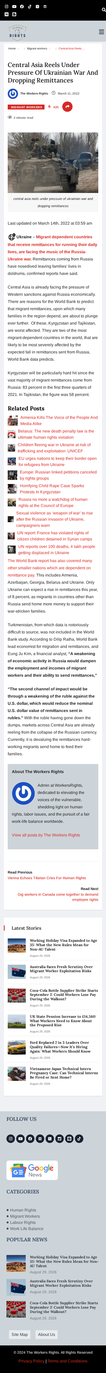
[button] (101, 32)
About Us (46, 1334)
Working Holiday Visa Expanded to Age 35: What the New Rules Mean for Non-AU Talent (63, 945)
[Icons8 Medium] (40, 1138)
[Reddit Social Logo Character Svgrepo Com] (45, 6)
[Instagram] (6, 6)
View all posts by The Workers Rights (46, 835)
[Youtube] (14, 6)
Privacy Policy (32, 1361)
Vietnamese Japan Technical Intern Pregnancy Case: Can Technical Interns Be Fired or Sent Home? (64, 1073)
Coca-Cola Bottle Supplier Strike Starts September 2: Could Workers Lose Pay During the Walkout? (64, 995)
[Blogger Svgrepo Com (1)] (14, 14)
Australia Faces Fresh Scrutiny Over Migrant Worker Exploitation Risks (61, 968)
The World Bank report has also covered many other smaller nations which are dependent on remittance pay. (50, 567)
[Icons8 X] (37, 6)
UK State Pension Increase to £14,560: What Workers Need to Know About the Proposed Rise (63, 1021)
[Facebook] (22, 6)
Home (12, 48)
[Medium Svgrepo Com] (6, 14)
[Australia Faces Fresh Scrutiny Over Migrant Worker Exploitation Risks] (17, 972)
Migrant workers (37, 48)
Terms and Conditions (67, 1361)
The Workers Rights (34, 93)
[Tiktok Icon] (29, 6)
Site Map (20, 1334)
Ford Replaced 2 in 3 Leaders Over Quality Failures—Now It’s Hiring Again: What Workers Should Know (61, 1047)
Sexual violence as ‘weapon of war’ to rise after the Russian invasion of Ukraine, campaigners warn (54, 519)
